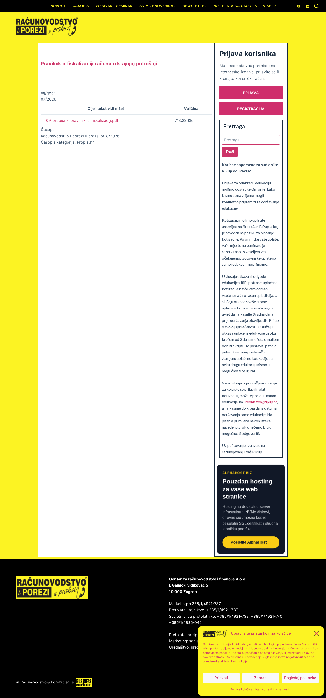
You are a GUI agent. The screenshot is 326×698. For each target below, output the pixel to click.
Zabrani (261, 678)
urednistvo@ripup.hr (260, 402)
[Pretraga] (316, 6)
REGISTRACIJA (251, 108)
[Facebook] (298, 6)
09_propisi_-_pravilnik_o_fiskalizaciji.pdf (82, 120)
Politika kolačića (241, 689)
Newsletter (195, 6)
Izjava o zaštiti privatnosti (272, 689)
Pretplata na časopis (235, 6)
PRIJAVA (251, 92)
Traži (230, 151)
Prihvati (221, 678)
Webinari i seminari (114, 6)
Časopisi (81, 6)
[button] (316, 633)
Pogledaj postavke (300, 678)
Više (267, 6)
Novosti (58, 6)
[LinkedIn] (307, 6)
